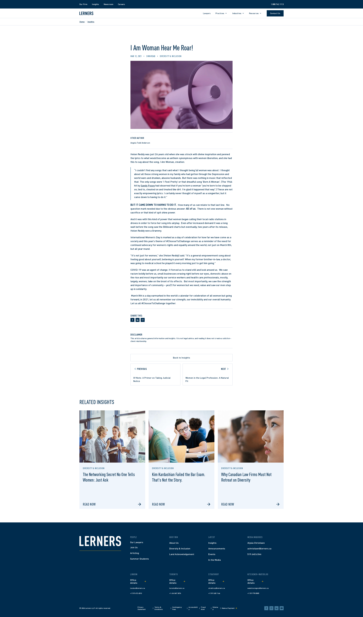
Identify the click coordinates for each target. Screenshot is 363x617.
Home (82, 21)
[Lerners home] (86, 13)
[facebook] (266, 608)
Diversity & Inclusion (170, 56)
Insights (90, 21)
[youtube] (282, 608)
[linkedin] (276, 608)
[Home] (100, 541)
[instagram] (271, 608)
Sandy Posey (148, 185)
